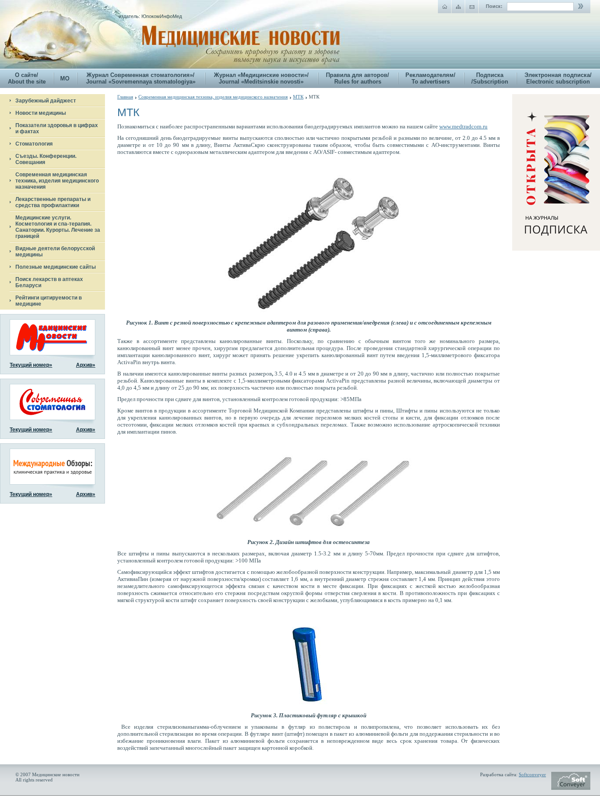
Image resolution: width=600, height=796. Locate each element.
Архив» (85, 365)
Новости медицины (40, 113)
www (463, 126)
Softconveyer (532, 774)
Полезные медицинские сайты (55, 267)
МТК (298, 96)
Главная (125, 96)
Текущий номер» (31, 365)
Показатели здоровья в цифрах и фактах (56, 128)
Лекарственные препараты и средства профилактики (52, 202)
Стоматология (34, 144)
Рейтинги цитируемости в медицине (48, 301)
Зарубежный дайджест (45, 101)
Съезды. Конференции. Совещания (45, 159)
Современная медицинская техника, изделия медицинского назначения (57, 181)
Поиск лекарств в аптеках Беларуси (49, 282)
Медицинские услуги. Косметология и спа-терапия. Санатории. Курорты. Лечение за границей (57, 227)
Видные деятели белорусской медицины (55, 251)
